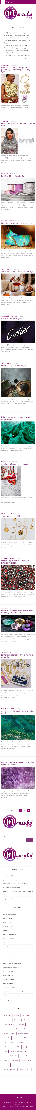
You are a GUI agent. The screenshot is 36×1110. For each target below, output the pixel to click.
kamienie (6, 1029)
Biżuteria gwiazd (5, 65)
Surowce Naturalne (6, 174)
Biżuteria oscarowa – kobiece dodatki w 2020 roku (18, 124)
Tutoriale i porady (5, 462)
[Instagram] (21, 1097)
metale (21, 1042)
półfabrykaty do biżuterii (11, 1060)
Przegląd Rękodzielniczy (9, 971)
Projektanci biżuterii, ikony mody (9, 316)
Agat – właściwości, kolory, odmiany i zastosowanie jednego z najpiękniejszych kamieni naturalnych (16, 881)
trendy (21, 1069)
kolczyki (6, 1038)
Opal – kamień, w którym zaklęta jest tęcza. (17, 223)
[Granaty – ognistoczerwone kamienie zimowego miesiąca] (18, 577)
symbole (15, 1065)
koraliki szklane (26, 1038)
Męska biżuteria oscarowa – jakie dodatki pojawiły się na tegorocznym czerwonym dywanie (16, 69)
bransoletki (26, 1015)
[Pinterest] (18, 1097)
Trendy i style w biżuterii (7, 513)
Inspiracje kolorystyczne (9, 934)
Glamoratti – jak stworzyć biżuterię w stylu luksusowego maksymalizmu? (18, 893)
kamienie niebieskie (19, 1029)
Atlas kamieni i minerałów (7, 221)
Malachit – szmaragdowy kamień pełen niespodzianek (15, 418)
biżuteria (16, 1015)
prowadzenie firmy (25, 1056)
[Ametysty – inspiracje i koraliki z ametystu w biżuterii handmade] (18, 777)
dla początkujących (19, 1020)
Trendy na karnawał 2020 (10, 516)
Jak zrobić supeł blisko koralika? (11, 887)
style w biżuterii (26, 1060)
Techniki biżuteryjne (8, 979)
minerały (6, 1047)
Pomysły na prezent (6, 652)
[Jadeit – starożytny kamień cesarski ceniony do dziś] (18, 727)
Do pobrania (6, 930)
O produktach (6, 951)
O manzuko (6, 946)
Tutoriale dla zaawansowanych (11, 995)
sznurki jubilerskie (9, 1069)
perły (5, 1051)
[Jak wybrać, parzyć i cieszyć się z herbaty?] (18, 284)
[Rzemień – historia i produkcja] (18, 189)
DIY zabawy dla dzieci (8, 926)
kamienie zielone (23, 1033)
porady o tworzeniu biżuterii (19, 1051)
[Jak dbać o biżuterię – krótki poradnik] (11, 481)
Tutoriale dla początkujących (10, 987)
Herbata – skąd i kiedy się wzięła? (13, 365)
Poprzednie (10, 810)
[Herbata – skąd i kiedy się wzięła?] (16, 382)
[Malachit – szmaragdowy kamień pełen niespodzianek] (18, 432)
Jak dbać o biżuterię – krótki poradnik (15, 464)
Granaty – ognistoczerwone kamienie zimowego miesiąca (15, 561)
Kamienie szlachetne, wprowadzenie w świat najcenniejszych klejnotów (17, 611)
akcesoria (7, 1015)
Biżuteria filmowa (7, 918)
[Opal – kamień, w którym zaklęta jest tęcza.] (18, 237)
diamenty (7, 1020)
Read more (5, 114)
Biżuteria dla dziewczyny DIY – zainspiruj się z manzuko (17, 655)
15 (24, 810)
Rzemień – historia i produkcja (12, 176)
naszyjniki (26, 1047)
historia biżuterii (9, 1024)
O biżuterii (5, 942)
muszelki (16, 1047)
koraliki (15, 1038)
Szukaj (4, 836)
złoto (28, 1069)
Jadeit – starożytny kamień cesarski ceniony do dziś (17, 712)
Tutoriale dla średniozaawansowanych (13, 991)
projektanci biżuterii (10, 1056)
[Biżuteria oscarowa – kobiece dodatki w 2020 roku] (18, 140)
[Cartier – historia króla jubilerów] (18, 331)
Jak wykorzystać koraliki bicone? (11, 899)
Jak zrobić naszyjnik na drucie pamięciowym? (15, 875)
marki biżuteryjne (9, 1042)
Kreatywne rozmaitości (6, 269)
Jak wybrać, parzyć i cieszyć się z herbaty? (17, 271)
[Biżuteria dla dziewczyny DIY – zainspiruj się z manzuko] (16, 673)
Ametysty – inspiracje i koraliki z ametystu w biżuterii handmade (17, 763)
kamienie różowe (9, 1033)
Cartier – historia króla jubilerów (13, 318)
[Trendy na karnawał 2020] (18, 529)
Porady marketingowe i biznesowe (12, 963)
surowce (6, 1065)
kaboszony (21, 1024)
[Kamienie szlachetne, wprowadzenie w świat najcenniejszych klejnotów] (18, 623)
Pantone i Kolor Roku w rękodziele (12, 955)
